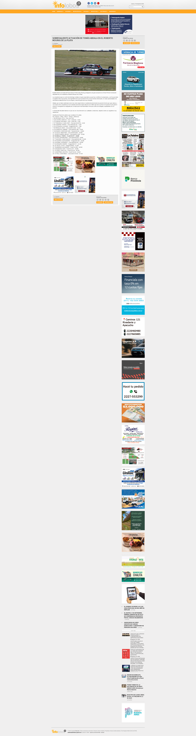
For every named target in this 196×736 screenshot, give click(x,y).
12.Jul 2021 (129, 700)
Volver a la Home (57, 46)
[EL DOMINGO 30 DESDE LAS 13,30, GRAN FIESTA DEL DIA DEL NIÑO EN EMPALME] (126, 648)
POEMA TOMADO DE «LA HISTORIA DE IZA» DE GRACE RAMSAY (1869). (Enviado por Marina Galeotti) (135, 687)
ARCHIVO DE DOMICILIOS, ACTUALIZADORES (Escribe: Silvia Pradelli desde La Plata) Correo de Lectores (135, 677)
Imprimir (126, 43)
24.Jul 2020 (129, 681)
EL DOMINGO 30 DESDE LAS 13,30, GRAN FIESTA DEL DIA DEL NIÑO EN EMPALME (134, 608)
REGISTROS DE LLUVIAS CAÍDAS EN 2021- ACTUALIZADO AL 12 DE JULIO (135, 696)
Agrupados (112, 11)
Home (53, 11)
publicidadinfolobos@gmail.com (75, 732)
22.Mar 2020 (129, 691)
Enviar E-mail (135, 43)
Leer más (133, 630)
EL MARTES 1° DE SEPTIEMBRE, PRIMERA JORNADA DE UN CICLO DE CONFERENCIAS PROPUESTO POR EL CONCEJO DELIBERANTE (138, 665)
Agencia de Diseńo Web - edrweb (97, 732)
